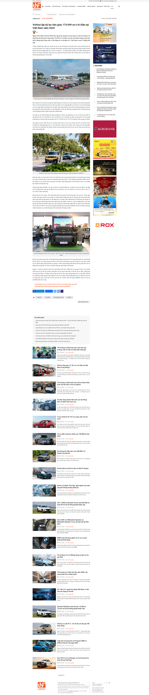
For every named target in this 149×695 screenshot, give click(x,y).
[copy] (62, 291)
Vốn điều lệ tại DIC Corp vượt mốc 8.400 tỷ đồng (106, 115)
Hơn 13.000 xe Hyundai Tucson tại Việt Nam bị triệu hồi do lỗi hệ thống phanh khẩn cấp (73, 504)
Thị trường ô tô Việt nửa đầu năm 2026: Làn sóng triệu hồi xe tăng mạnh (72, 573)
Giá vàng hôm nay (51, 14)
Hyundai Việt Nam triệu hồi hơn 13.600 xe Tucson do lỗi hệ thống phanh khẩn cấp (71, 607)
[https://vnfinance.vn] (42, 6)
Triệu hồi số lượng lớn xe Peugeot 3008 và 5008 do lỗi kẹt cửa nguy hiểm (72, 642)
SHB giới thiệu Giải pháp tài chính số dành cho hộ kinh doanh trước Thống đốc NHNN (106, 70)
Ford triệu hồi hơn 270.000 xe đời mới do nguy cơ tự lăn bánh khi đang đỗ (56, 336)
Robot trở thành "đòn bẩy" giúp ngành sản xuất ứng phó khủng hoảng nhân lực (73, 486)
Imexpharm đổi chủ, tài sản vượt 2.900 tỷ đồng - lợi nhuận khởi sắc (106, 77)
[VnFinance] (37, 6)
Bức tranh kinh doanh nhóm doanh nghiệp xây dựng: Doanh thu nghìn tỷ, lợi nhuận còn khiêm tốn (106, 109)
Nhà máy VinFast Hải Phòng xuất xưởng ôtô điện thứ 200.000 (52, 286)
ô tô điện (48, 297)
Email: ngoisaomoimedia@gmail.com (109, 1)
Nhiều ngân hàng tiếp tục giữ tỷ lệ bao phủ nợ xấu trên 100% (106, 88)
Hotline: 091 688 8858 (94, 1)
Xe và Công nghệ (47, 18)
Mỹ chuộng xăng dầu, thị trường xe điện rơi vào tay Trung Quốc (53, 341)
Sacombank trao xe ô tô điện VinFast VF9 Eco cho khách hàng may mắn (56, 284)
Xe (112, 6)
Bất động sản (56, 6)
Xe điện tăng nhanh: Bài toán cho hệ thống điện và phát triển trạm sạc (72, 401)
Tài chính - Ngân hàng (68, 6)
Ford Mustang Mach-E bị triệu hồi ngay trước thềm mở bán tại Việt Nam (55, 338)
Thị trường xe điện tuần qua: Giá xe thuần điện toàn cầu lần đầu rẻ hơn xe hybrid (73, 383)
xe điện (69, 297)
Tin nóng (48, 6)
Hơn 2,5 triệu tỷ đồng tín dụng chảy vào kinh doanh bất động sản (106, 102)
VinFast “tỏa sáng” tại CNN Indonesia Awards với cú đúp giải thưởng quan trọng (57, 330)
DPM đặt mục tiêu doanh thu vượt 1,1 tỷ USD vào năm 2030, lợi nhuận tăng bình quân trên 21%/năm (106, 95)
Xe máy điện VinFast (58, 297)
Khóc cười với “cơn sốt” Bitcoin (67, 14)
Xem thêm (60, 675)
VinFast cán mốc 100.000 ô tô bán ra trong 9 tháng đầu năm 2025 (54, 333)
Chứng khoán (91, 6)
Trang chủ (36, 18)
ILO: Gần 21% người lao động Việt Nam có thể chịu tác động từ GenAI (73, 590)
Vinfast (39, 297)
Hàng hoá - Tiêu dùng (103, 6)
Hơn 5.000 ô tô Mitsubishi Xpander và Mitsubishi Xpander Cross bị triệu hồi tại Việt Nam (73, 522)
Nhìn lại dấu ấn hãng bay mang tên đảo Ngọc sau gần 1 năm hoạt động (106, 83)
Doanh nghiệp (81, 6)
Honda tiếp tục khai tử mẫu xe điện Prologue (72, 468)
